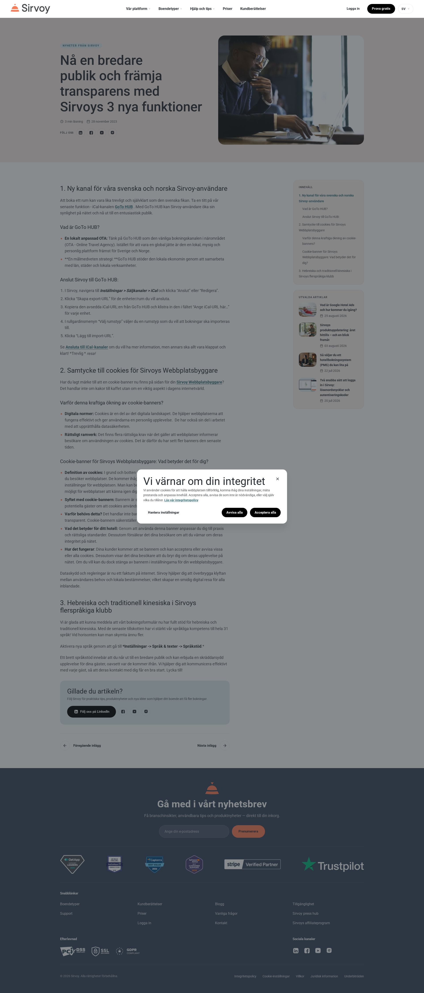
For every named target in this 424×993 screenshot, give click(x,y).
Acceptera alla (265, 512)
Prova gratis (381, 9)
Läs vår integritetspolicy (181, 500)
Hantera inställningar (163, 512)
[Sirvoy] (30, 9)
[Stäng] (277, 479)
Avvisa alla (234, 512)
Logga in (353, 9)
